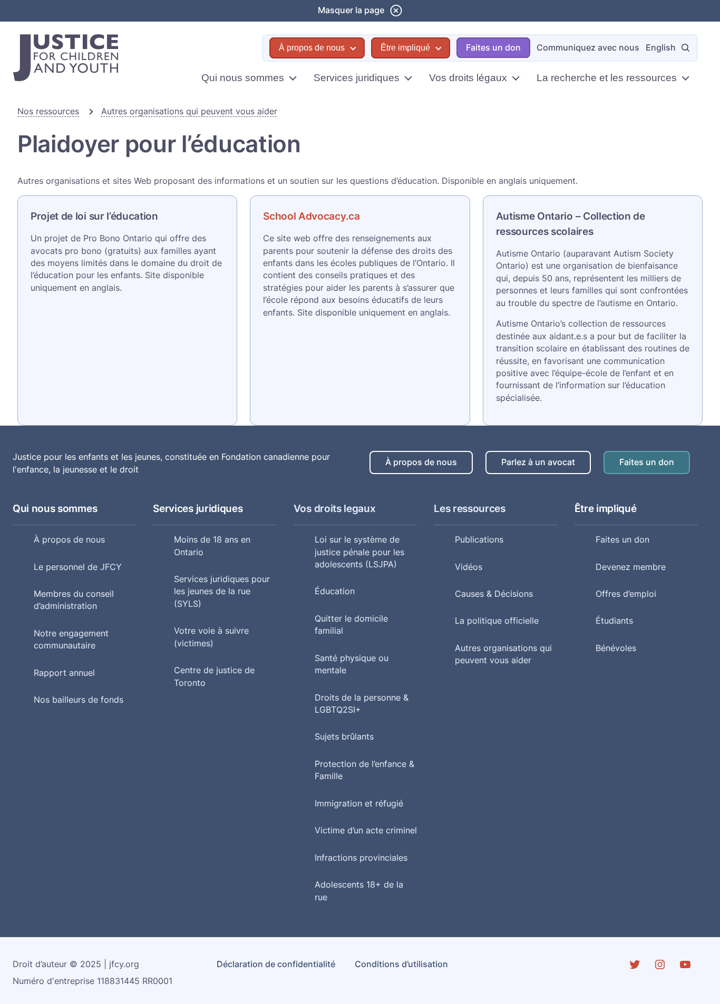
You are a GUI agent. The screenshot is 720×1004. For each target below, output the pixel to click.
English (661, 48)
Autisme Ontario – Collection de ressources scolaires (570, 224)
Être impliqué (405, 47)
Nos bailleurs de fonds (78, 700)
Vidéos (468, 567)
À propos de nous (312, 47)
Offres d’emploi (626, 594)
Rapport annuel (64, 673)
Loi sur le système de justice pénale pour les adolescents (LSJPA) (359, 552)
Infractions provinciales (361, 858)
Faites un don (493, 48)
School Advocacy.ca (311, 216)
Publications (479, 540)
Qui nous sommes (242, 77)
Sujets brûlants (344, 737)
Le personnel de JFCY (78, 567)
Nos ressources (48, 111)
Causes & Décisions (494, 594)
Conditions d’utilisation (401, 964)
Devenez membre (631, 567)
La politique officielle (497, 621)
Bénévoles (616, 648)
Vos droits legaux (335, 508)
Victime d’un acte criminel (366, 830)
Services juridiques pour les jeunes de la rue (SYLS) (222, 591)
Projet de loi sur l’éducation (94, 216)
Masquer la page (351, 10)
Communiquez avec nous (588, 48)
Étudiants (614, 621)
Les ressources (469, 508)
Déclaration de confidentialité (276, 964)
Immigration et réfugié (359, 804)
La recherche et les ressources (607, 77)
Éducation (335, 591)
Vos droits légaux (468, 77)
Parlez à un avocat (538, 462)
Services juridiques (357, 77)
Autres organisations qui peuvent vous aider (189, 111)
